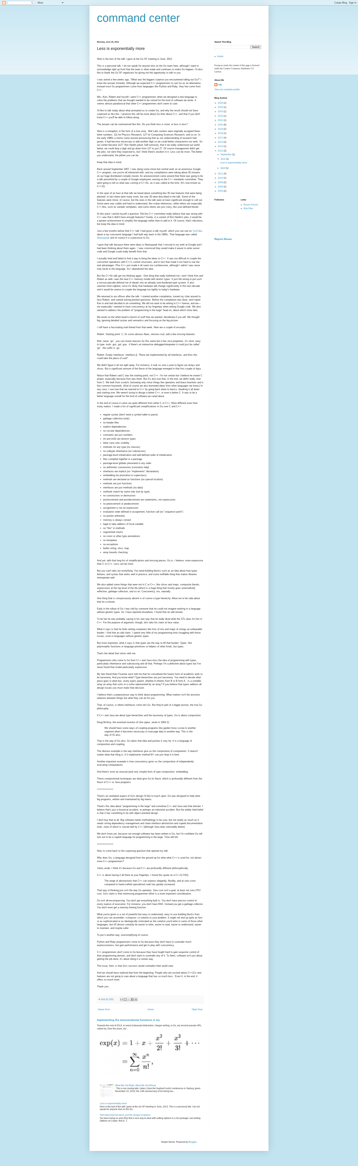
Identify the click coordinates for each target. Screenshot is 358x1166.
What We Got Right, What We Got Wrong (135, 1085)
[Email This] (122, 999)
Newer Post (104, 1009)
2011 (221, 173)
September (226, 154)
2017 (221, 137)
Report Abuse (223, 238)
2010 (221, 178)
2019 (221, 129)
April (223, 168)
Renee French (251, 204)
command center (138, 18)
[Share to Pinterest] (136, 999)
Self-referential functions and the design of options (125, 1115)
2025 (221, 107)
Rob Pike (248, 208)
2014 (221, 142)
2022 (221, 120)
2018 (221, 133)
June (223, 159)
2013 (221, 146)
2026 (221, 103)
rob (220, 84)
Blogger (193, 1142)
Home (151, 1009)
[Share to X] (129, 999)
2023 (221, 116)
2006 (221, 186)
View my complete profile (227, 89)
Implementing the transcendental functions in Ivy (128, 1019)
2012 (221, 150)
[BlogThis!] (125, 999)
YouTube (197, 230)
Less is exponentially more (113, 1103)
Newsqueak (103, 237)
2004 (221, 191)
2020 (221, 124)
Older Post (197, 1009)
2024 (221, 111)
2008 (221, 182)
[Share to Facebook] (132, 999)
